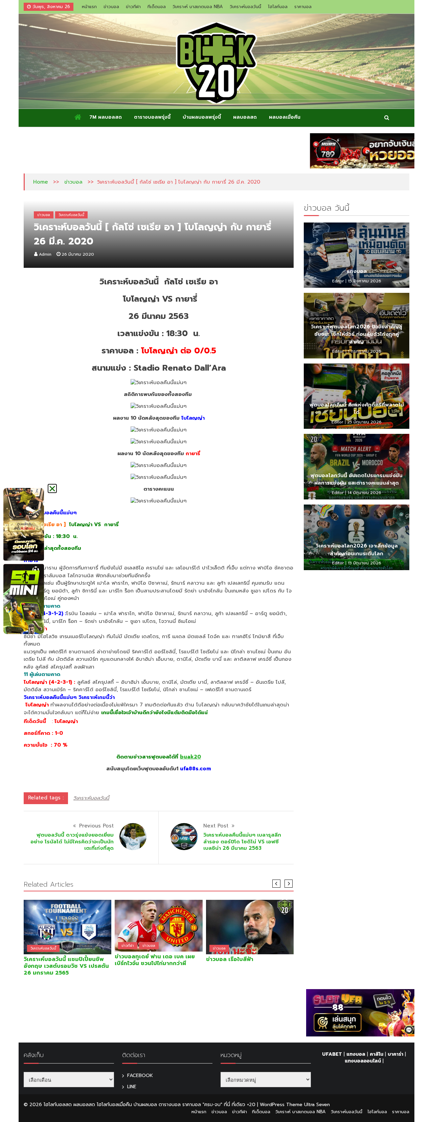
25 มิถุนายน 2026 (364, 422)
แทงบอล (357, 271)
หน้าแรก (89, 6)
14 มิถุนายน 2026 (364, 493)
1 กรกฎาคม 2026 (364, 351)
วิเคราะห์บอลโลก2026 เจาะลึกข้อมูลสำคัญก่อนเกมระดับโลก (357, 549)
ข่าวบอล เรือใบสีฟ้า (229, 959)
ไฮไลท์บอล (278, 6)
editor (338, 281)
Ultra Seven (317, 1104)
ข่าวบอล (111, 6)
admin (45, 254)
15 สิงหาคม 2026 (364, 281)
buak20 (190, 757)
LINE (131, 1086)
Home (40, 182)
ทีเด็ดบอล (156, 6)
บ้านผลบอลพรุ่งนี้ (202, 117)
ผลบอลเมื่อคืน (284, 117)
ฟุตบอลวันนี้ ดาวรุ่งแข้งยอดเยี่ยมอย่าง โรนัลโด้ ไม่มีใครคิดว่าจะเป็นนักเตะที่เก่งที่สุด (72, 841)
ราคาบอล (303, 6)
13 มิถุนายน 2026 (364, 563)
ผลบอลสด (245, 117)
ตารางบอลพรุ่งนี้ (152, 117)
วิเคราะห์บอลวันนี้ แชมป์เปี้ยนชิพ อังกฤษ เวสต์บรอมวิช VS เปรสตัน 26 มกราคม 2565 (66, 966)
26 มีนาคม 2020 (78, 254)
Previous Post (96, 825)
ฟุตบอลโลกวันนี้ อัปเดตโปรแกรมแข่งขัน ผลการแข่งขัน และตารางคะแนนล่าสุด (357, 479)
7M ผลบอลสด (105, 117)
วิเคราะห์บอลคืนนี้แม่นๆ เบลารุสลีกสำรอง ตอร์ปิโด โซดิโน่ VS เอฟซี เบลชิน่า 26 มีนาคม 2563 (242, 841)
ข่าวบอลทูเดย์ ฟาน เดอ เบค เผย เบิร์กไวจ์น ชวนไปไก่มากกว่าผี (155, 960)
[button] (52, 488)
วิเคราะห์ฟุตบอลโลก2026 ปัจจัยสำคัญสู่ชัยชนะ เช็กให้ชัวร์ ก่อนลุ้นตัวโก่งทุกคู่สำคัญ (356, 334)
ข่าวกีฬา (133, 6)
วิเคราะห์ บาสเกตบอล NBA (198, 6)
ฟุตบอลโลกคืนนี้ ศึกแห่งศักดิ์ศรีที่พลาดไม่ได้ (357, 408)
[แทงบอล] (356, 255)
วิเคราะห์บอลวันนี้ (245, 6)
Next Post (215, 825)
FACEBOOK (140, 1075)
